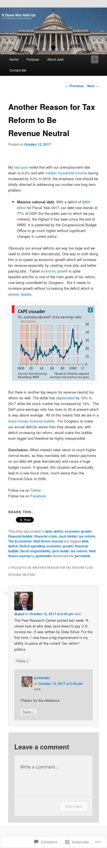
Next (93, 85)
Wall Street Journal (48, 541)
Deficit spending (32, 546)
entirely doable (19, 294)
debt (48, 531)
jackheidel (44, 555)
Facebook (38, 495)
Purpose (33, 59)
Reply (22, 660)
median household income (66, 172)
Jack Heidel (68, 536)
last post (21, 167)
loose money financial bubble (31, 421)
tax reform (87, 536)
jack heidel (60, 550)
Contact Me (17, 70)
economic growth (54, 271)
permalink (82, 555)
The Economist (20, 541)
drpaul (19, 613)
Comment (73, 806)
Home (13, 59)
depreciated (66, 397)
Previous (75, 85)
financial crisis (45, 536)
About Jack (55, 59)
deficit (58, 531)
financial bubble (20, 536)
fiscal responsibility (35, 550)
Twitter (36, 490)
